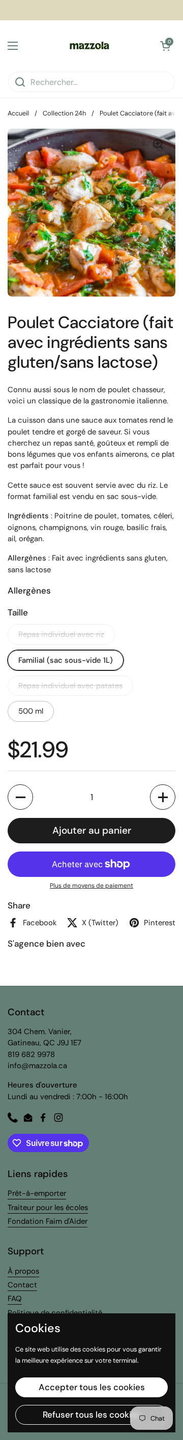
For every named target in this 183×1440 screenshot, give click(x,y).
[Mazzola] (89, 45)
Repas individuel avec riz (61, 634)
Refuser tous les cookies (92, 1414)
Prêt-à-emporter (37, 1193)
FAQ (15, 1299)
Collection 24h (64, 113)
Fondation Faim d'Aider (47, 1221)
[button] (165, 46)
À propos (23, 1271)
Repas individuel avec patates (70, 686)
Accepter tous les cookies (92, 1387)
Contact (22, 1285)
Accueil (18, 113)
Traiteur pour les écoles (48, 1207)
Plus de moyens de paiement (91, 885)
